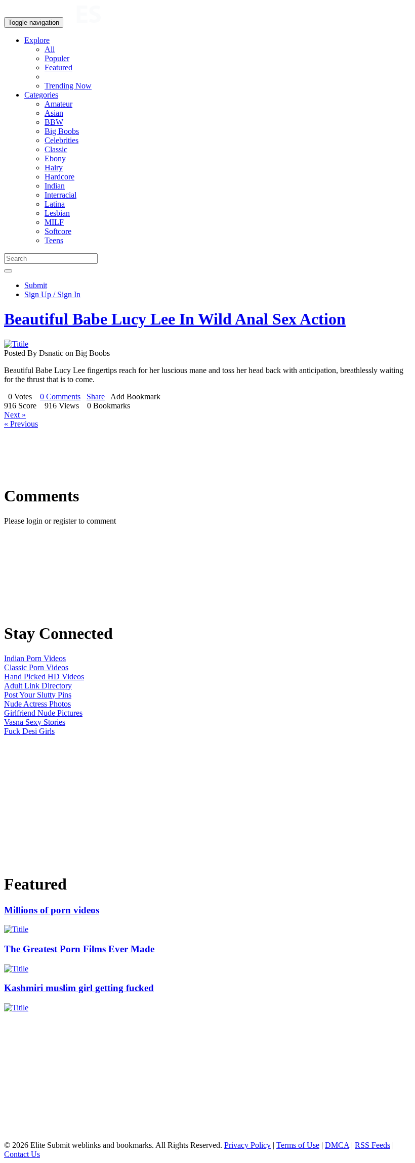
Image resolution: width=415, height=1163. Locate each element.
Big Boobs (62, 131)
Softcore (58, 231)
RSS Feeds (372, 1145)
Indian (55, 185)
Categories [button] (41, 94)
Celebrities (61, 140)
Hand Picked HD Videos (44, 676)
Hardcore (59, 176)
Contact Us (22, 1154)
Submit (35, 285)
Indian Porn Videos (35, 658)
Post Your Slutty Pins (37, 694)
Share (96, 396)
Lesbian (57, 213)
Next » (15, 414)
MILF (54, 222)
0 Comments (60, 396)
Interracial (60, 195)
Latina (55, 204)
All (50, 49)
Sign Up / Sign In (52, 294)
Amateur (58, 104)
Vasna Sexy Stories (34, 722)
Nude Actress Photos (37, 704)
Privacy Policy (247, 1145)
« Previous (21, 424)
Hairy (54, 167)
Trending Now (68, 85)
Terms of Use (297, 1145)
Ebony (55, 158)
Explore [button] (37, 40)
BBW (54, 122)
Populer (57, 58)
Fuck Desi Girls (29, 731)
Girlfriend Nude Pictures (43, 713)
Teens (54, 240)
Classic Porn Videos (36, 667)
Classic (56, 149)
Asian (54, 113)
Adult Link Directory (38, 685)
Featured (58, 67)
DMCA (337, 1145)
